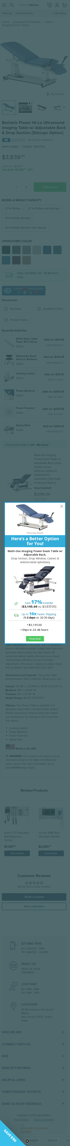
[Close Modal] (61, 506)
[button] (13, 1133)
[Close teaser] (27, 1141)
